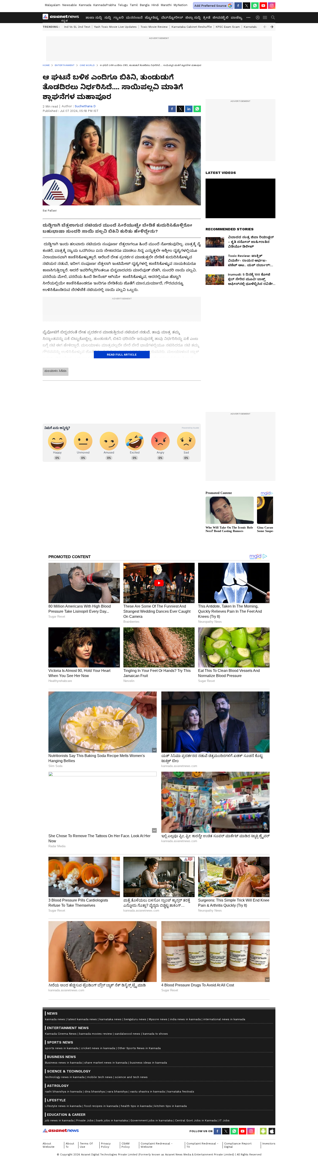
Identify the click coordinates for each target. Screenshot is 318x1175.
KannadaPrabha (104, 5)
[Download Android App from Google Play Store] (263, 1131)
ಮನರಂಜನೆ (134, 17)
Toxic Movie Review (154, 26)
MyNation (180, 5)
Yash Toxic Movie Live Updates (115, 26)
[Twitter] (246, 5)
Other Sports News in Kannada (139, 1048)
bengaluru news (135, 1019)
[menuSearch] (273, 17)
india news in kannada (185, 1019)
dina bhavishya (95, 1091)
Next (271, 26)
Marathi (166, 5)
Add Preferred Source (210, 5)
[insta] (271, 5)
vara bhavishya (117, 1091)
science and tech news (131, 1077)
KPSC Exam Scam (228, 26)
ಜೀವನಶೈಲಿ (220, 17)
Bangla (144, 5)
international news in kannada (224, 1019)
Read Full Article (122, 354)
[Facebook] (238, 5)
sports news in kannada (61, 1048)
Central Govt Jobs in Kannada (196, 1120)
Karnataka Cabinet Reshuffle (192, 26)
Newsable (69, 5)
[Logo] (62, 17)
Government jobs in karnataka (151, 1120)
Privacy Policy (106, 1145)
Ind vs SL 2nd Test (77, 26)
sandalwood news (127, 1033)
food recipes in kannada (101, 1106)
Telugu (123, 5)
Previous (264, 26)
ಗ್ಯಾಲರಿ (118, 17)
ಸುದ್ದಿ (107, 17)
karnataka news (110, 1019)
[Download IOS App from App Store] (271, 1131)
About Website (48, 1145)
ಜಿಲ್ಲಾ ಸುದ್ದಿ (193, 17)
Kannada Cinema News (61, 1033)
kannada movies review (95, 1033)
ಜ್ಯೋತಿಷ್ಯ (152, 17)
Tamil (134, 5)
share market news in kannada (105, 1062)
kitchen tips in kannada (170, 1106)
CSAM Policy (126, 1145)
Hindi (155, 5)
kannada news (55, 1019)
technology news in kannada (65, 1077)
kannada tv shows (155, 1033)
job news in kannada (59, 1120)
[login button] (259, 17)
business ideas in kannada (148, 1062)
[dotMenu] (249, 17)
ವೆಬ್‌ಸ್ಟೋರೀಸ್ (172, 17)
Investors (268, 1143)
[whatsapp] (255, 5)
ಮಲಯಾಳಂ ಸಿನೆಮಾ (55, 371)
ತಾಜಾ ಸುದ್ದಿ (93, 17)
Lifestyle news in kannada (63, 1106)
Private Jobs (85, 1120)
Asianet (61, 1130)
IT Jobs (224, 1120)
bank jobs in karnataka (112, 1120)
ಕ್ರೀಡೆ (206, 17)
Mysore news (158, 1019)
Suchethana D (85, 106)
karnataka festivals (180, 1091)
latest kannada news (82, 1019)
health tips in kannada (136, 1106)
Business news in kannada (63, 1062)
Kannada (85, 5)
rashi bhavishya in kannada (63, 1091)
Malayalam (52, 5)
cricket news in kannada (98, 1048)
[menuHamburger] (265, 17)
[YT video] (263, 5)
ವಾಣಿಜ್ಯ (236, 17)
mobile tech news (99, 1077)
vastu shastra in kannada (147, 1091)
